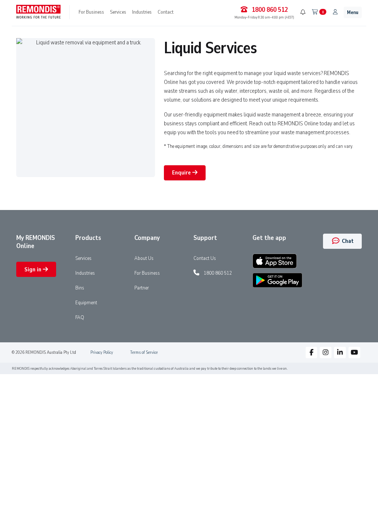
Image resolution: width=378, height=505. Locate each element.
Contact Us (204, 258)
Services (118, 12)
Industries (142, 12)
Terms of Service (144, 352)
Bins (79, 287)
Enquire (182, 173)
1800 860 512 (218, 273)
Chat (347, 241)
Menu (352, 12)
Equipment (86, 302)
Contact (165, 12)
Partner (141, 287)
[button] (311, 352)
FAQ (79, 317)
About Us (144, 258)
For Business (91, 12)
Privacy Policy (101, 352)
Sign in (33, 269)
